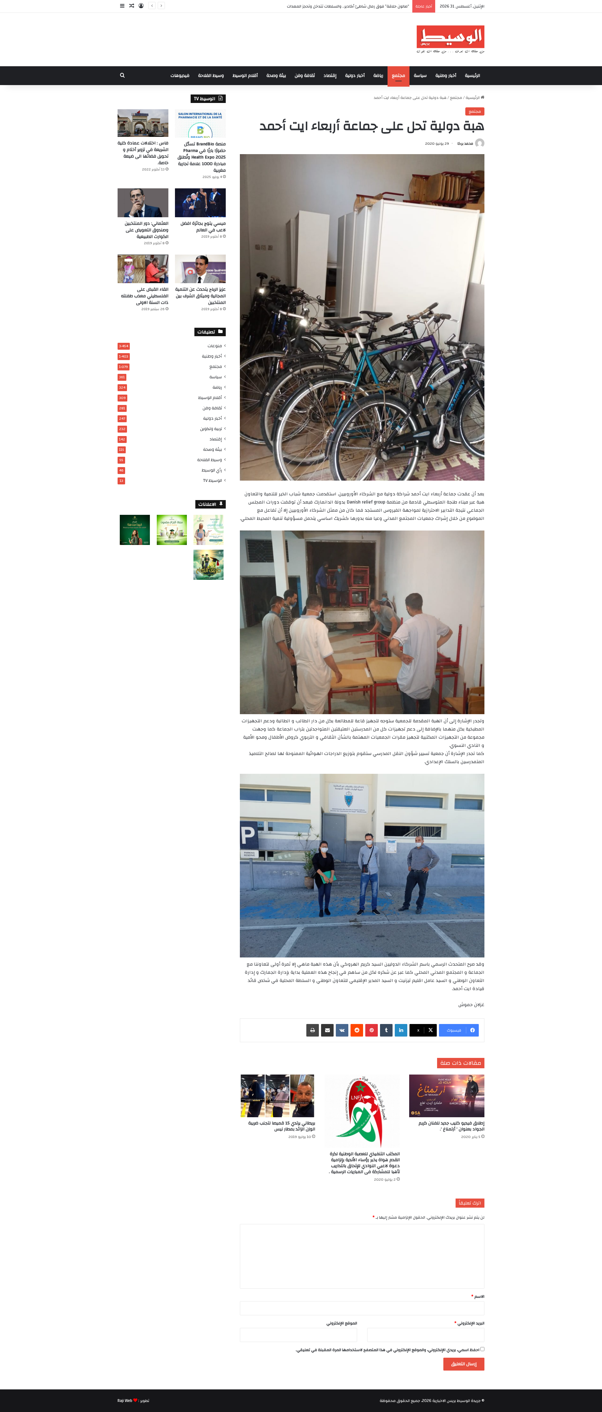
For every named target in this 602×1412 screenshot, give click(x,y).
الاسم (477, 1296)
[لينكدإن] (401, 1030)
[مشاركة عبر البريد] (327, 1030)
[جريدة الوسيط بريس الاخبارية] (450, 39)
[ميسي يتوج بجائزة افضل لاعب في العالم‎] (200, 202)
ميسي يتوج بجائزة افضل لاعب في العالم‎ (203, 226)
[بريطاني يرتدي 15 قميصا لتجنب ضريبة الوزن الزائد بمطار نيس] (277, 1096)
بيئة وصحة (276, 76)
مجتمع (398, 76)
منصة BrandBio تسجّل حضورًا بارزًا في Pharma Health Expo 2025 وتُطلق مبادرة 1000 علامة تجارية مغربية (201, 157)
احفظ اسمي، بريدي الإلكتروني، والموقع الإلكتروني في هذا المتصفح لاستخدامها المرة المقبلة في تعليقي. (387, 1350)
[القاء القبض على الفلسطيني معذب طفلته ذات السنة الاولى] (143, 269)
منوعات (215, 345)
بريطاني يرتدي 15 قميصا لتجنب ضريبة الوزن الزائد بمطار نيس (281, 1126)
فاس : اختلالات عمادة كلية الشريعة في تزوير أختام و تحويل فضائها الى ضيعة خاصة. (143, 153)
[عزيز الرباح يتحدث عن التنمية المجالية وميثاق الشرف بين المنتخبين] (200, 269)
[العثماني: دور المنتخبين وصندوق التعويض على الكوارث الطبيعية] (143, 202)
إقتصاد (330, 76)
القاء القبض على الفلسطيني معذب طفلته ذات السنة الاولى (144, 296)
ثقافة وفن (305, 76)
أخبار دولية (355, 76)
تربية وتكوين (211, 428)
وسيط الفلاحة (211, 76)
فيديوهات (180, 76)
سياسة (420, 76)
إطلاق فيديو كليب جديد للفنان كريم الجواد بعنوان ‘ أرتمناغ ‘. (451, 1126)
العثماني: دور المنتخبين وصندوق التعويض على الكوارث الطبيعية (146, 230)
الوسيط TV (212, 480)
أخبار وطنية (446, 76)
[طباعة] (312, 1030)
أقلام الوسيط (245, 76)
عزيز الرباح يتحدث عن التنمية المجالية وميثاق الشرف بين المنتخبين (200, 296)
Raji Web (125, 1400)
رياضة (378, 76)
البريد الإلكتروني (469, 1323)
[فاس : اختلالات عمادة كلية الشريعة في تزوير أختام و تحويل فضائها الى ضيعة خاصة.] (143, 123)
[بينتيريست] (371, 1030)
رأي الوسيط (212, 470)
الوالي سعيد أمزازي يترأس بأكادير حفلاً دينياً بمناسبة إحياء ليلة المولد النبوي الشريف (337, 6)
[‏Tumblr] (386, 1030)
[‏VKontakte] (342, 1030)
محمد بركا (465, 143)
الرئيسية (472, 76)
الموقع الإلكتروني (341, 1323)
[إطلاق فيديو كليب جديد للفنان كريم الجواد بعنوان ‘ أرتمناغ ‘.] (446, 1096)
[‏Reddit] (357, 1030)
